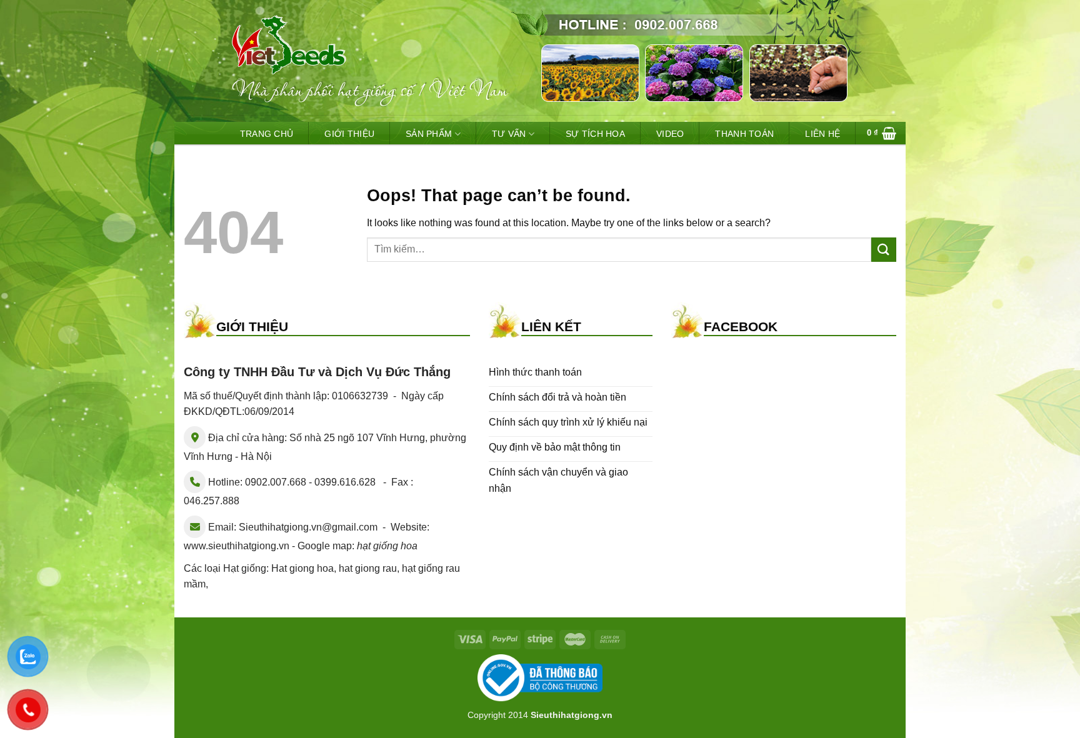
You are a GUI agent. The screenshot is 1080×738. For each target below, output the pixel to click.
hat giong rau (368, 568)
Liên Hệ (822, 134)
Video (670, 134)
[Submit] (883, 249)
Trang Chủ (267, 134)
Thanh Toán (744, 134)
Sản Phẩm (429, 134)
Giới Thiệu (349, 134)
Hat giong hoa (302, 568)
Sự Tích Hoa (595, 134)
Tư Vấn (509, 134)
